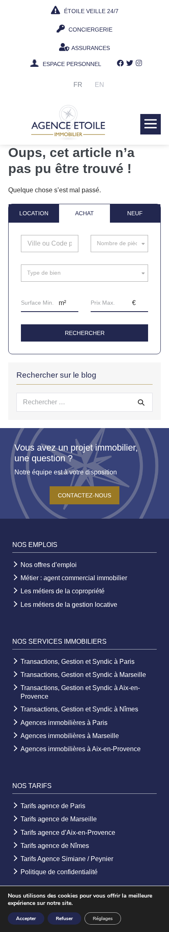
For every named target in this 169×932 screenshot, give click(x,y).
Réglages (103, 918)
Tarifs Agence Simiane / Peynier (67, 858)
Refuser (64, 918)
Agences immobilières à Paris (64, 722)
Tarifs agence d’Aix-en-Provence (68, 832)
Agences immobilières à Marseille (70, 735)
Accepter (26, 918)
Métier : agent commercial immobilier (74, 577)
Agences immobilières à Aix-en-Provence (81, 748)
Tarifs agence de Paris (53, 805)
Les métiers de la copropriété (63, 591)
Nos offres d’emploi (49, 564)
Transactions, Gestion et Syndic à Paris (78, 661)
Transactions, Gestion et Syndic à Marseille (83, 674)
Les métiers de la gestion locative (69, 604)
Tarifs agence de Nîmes (55, 845)
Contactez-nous (84, 495)
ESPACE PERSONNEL (72, 64)
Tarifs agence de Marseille (59, 819)
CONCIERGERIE (89, 29)
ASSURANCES (90, 48)
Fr (77, 84)
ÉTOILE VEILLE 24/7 (90, 11)
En (99, 84)
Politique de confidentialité (59, 871)
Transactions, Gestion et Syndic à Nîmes (79, 709)
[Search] (141, 402)
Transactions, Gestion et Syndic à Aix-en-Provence (80, 692)
